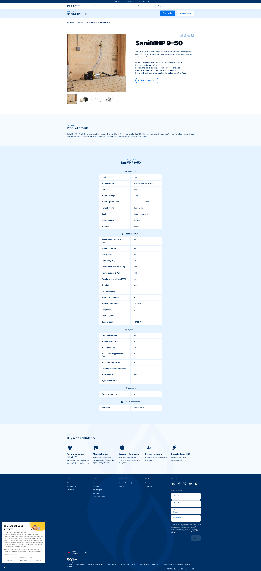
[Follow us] (173, 484)
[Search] (193, 6)
